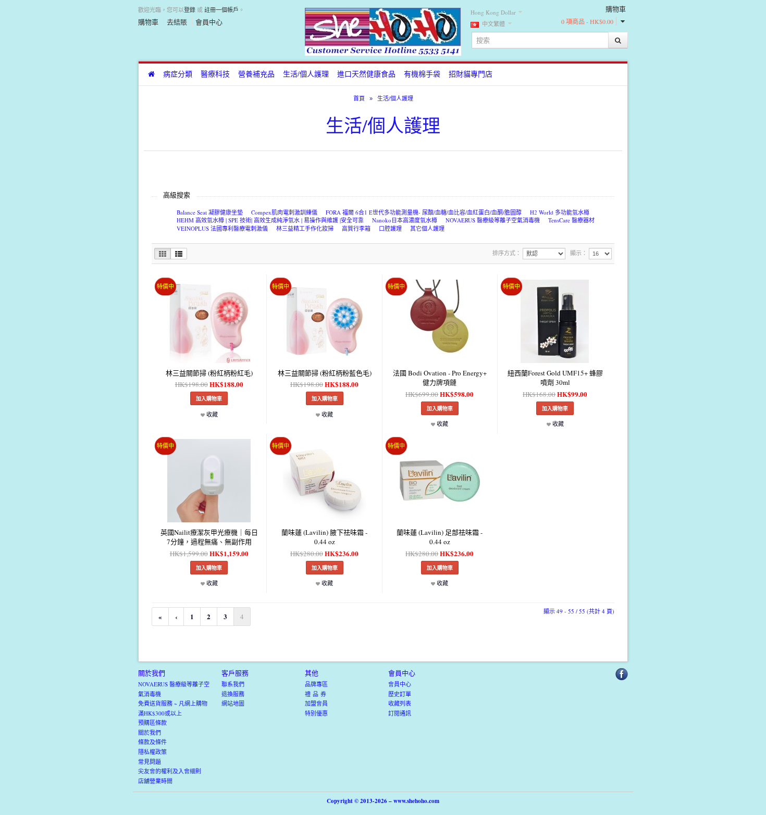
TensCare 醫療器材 (571, 220)
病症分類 (177, 74)
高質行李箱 (356, 228)
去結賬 (177, 22)
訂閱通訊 (399, 713)
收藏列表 (399, 703)
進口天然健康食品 (366, 74)
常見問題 (149, 762)
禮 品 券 (315, 694)
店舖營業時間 (155, 781)
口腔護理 (390, 228)
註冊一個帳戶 (221, 10)
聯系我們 (232, 684)
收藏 (211, 414)
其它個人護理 (427, 228)
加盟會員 (316, 703)
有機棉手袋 (422, 74)
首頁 (359, 98)
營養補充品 (256, 74)
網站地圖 (232, 703)
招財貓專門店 (470, 74)
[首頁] (151, 74)
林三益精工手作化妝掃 (304, 228)
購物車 (148, 22)
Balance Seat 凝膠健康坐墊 (210, 212)
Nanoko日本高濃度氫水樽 (404, 220)
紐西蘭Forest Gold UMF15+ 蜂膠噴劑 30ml (555, 377)
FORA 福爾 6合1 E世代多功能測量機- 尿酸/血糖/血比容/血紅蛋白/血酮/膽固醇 (424, 212)
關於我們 (149, 732)
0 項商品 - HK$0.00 (587, 21)
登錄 (189, 10)
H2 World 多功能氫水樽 (559, 212)
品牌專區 (316, 684)
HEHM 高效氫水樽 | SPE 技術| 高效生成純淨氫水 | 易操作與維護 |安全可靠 (270, 220)
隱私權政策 (152, 752)
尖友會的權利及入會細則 (169, 771)
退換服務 (232, 694)
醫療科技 (215, 74)
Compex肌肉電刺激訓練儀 (284, 212)
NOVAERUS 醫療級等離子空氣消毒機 (493, 220)
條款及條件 (152, 742)
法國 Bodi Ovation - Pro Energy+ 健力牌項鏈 (440, 377)
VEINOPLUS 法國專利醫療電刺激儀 (222, 228)
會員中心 (209, 22)
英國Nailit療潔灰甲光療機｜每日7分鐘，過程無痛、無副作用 (209, 537)
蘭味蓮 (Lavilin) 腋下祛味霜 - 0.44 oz (324, 537)
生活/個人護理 (306, 74)
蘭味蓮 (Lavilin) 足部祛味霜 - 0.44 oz (440, 537)
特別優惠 (316, 713)
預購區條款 (152, 722)
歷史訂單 (399, 694)
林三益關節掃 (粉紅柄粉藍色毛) (325, 373)
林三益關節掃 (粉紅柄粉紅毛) (209, 373)
